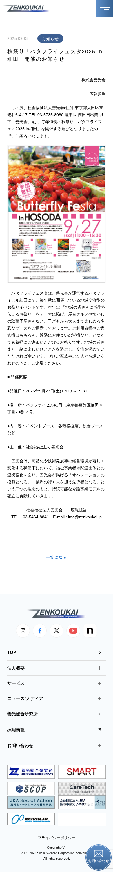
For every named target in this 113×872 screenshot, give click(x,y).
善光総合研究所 (22, 713)
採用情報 (16, 729)
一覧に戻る (56, 557)
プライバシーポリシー (56, 838)
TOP (11, 652)
